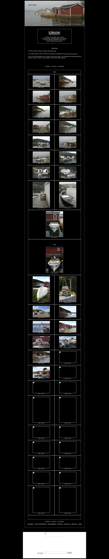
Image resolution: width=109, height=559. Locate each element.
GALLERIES (61, 66)
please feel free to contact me (70, 53)
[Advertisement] (55, 63)
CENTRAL (47, 66)
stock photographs (46, 38)
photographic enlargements (60, 38)
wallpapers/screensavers (56, 41)
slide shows (62, 39)
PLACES (54, 66)
